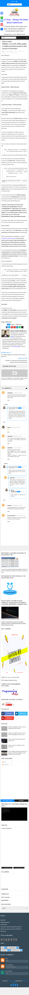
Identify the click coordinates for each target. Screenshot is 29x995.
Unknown (9, 393)
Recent (21, 800)
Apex (23, 51)
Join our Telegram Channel (18, 34)
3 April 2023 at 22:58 (20, 515)
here (18, 619)
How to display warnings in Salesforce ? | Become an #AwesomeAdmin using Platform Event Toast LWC (17, 753)
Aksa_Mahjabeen (9, 964)
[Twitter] (1, 20)
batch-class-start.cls (7, 155)
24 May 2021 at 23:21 (17, 436)
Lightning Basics (12, 947)
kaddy (9, 427)
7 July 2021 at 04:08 (17, 447)
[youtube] (16, 1)
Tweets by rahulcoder (6, 828)
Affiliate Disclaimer (5, 922)
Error (9, 53)
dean (6, 958)
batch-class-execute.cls (7, 180)
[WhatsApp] (1, 17)
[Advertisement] (14, 782)
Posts (4, 762)
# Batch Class (18, 324)
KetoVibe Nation (8, 971)
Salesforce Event (16, 950)
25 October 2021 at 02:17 (17, 505)
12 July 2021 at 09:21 (19, 477)
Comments (6, 764)
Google (12, 336)
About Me (3, 920)
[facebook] (14, 1)
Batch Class (4, 53)
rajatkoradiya (11, 515)
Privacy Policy (4, 924)
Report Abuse (5, 900)
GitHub (20, 155)
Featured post (7, 800)
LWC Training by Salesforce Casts (9, 680)
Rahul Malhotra (13, 408)
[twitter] (12, 1)
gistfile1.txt (4, 275)
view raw (25, 155)
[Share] (1, 29)
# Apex (12, 324)
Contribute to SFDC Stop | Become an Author (11, 926)
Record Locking (13, 53)
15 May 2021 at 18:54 (15, 427)
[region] (14, 151)
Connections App (16, 346)
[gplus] (15, 985)
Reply (8, 400)
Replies (6, 404)
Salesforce (4, 950)
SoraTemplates (11, 980)
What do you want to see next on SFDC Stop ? (11, 929)
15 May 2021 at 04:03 (17, 393)
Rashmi (9, 505)
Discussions (3, 931)
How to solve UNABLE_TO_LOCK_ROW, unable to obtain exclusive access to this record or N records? (14, 379)
